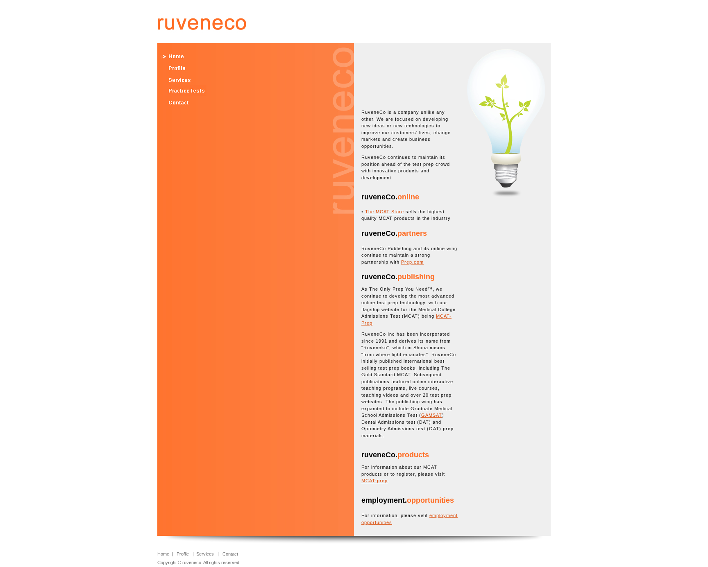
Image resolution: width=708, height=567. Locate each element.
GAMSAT (431, 415)
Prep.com (412, 262)
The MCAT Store (384, 211)
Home (163, 553)
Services (205, 553)
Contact (230, 553)
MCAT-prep (374, 480)
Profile (183, 553)
